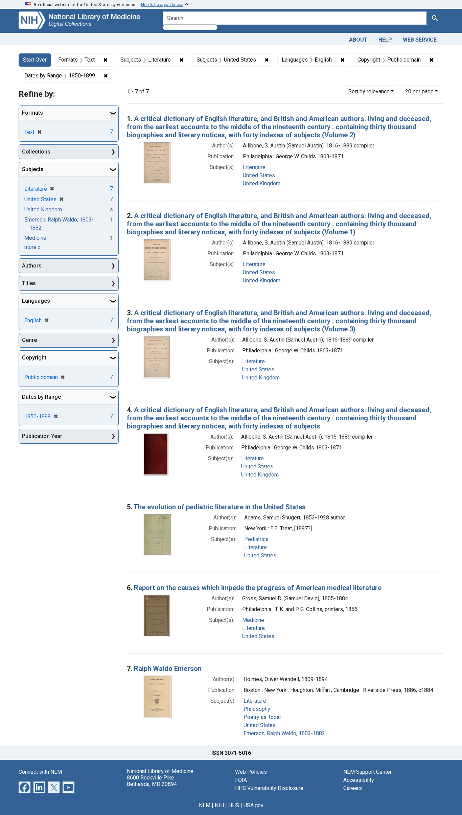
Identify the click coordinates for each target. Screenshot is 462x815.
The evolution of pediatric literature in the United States (220, 507)
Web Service (420, 40)
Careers (352, 788)
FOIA (241, 780)
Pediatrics (256, 539)
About (358, 40)
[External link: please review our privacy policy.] (24, 787)
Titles (29, 283)
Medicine (253, 620)
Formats (32, 113)
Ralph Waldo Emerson (168, 669)
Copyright (34, 357)
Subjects (33, 169)
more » (32, 247)
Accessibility (358, 780)
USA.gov (253, 805)
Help (385, 40)
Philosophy (257, 709)
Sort (369, 91)
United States (259, 175)
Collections (36, 151)
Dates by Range (41, 397)
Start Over (35, 59)
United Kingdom (261, 183)
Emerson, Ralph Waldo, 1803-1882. (285, 733)
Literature (254, 167)
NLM (204, 805)
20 (419, 91)
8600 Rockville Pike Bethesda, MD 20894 (152, 780)
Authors (32, 265)
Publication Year (42, 436)
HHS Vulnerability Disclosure (269, 788)
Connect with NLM (40, 772)
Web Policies (251, 772)
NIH (219, 805)
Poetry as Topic (262, 717)
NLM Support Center (367, 772)
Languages (36, 301)
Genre (29, 340)
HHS (233, 805)
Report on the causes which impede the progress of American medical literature (258, 588)
